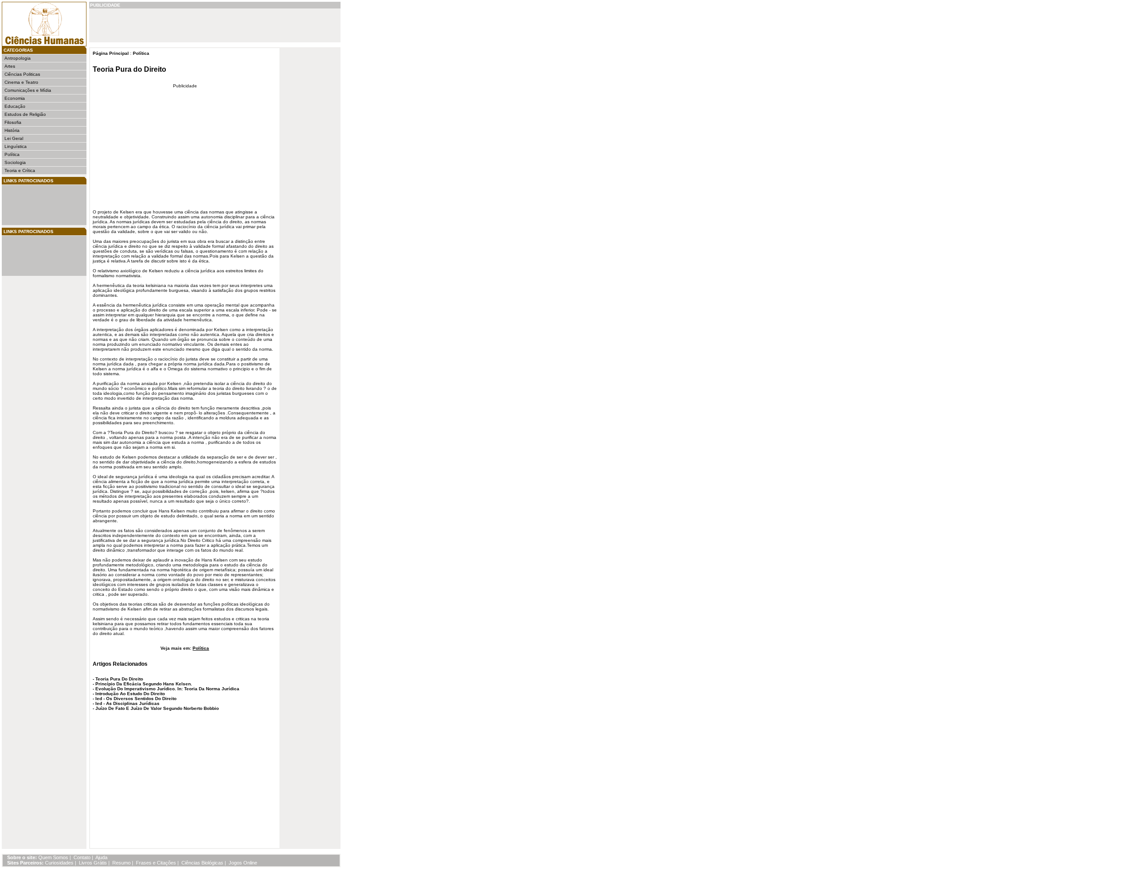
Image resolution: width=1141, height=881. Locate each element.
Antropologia (17, 58)
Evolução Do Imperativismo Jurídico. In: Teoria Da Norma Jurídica (167, 688)
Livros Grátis (93, 862)
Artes (9, 66)
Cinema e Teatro (21, 82)
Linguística (15, 146)
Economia (14, 98)
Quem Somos (53, 857)
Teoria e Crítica (19, 170)
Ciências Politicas (22, 74)
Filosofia (12, 122)
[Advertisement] (31, 205)
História (12, 130)
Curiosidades (59, 862)
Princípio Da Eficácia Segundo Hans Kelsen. (143, 683)
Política (12, 154)
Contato (82, 857)
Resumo (121, 862)
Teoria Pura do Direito (129, 69)
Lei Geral (13, 138)
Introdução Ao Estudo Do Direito (130, 693)
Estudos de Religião (25, 114)
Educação (14, 106)
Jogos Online (243, 862)
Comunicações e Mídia (27, 90)
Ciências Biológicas (202, 862)
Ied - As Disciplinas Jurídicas (127, 703)
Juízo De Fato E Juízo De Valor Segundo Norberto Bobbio (157, 708)
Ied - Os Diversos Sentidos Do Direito (135, 698)
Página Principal (111, 53)
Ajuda (101, 857)
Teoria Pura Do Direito (119, 678)
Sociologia (15, 162)
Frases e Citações (156, 862)
